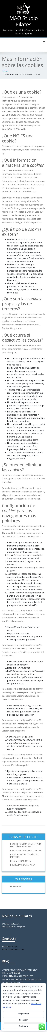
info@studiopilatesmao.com (13, 949)
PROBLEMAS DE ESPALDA (22, 865)
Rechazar (23, 1020)
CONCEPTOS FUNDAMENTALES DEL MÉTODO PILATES (26, 845)
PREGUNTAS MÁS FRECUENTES (25, 850)
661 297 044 (12, 946)
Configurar (23, 1026)
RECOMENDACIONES (20, 861)
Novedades (15, 886)
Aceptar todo (23, 1013)
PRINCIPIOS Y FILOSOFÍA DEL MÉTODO (24, 855)
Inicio (5, 70)
